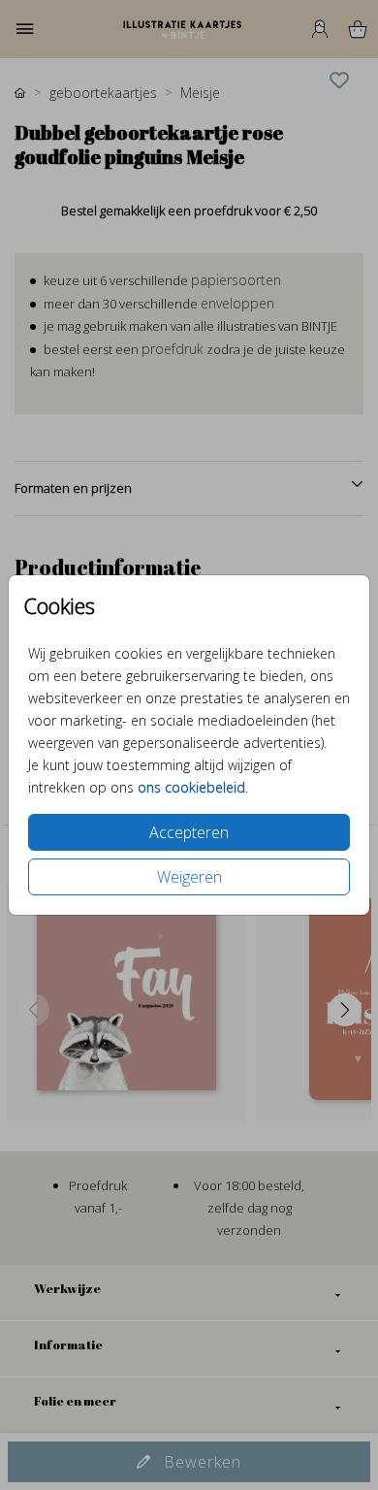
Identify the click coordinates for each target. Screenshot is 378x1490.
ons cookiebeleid (191, 787)
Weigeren (189, 877)
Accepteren (189, 832)
